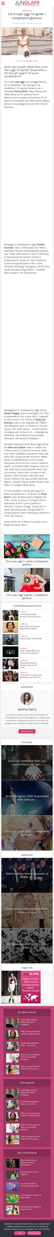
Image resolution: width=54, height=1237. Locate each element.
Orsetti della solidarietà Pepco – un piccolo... (30, 1044)
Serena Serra (35, 23)
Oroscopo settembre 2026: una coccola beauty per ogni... (27, 762)
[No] (46, 1228)
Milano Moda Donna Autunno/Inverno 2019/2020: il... (29, 1162)
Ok (20, 1233)
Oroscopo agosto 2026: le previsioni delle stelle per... (27, 797)
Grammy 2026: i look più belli (31, 638)
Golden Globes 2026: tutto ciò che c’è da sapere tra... (30, 652)
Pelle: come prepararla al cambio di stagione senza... (31, 1032)
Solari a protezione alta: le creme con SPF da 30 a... (30, 1067)
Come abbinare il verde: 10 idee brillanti (31, 1196)
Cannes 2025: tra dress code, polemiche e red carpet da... (31, 676)
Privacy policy (34, 1233)
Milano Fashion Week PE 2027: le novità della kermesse (30, 1057)
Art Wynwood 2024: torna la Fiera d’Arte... (27, 945)
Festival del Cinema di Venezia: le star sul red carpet (28, 665)
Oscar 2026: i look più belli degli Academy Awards (30, 627)
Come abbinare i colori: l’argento (29, 1173)
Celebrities (27, 10)
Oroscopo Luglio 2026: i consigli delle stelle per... (27, 833)
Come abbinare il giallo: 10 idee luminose (31, 1208)
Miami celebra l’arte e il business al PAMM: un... (27, 875)
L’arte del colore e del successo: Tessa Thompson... (31, 615)
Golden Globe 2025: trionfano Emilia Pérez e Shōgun (27, 910)
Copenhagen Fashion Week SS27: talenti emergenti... (29, 1022)
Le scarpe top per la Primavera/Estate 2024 (29, 1184)
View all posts (27, 731)
